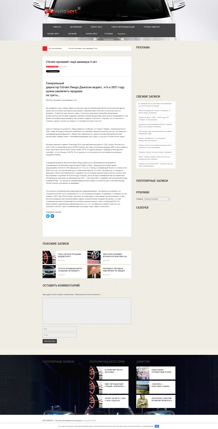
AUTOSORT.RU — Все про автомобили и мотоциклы (62, 421)
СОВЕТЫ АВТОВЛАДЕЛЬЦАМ (122, 27)
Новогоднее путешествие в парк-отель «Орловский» (162, 371)
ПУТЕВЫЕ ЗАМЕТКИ (151, 27)
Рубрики (139, 199)
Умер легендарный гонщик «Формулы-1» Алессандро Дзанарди (115, 385)
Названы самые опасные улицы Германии (155, 152)
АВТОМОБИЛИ (76, 27)
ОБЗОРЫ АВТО (91, 34)
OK (157, 426)
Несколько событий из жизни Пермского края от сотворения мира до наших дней (162, 399)
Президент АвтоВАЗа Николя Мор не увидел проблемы (114, 270)
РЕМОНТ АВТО (96, 27)
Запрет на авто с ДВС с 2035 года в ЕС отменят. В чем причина (115, 399)
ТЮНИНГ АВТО (53, 34)
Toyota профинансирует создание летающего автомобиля (70, 270)
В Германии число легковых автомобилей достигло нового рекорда (114, 371)
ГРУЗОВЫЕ (108, 34)
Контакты (121, 34)
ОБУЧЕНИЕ (72, 34)
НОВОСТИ (57, 27)
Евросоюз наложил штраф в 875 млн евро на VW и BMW (115, 255)
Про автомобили (55, 48)
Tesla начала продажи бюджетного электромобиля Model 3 (69, 255)
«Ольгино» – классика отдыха (160, 385)
